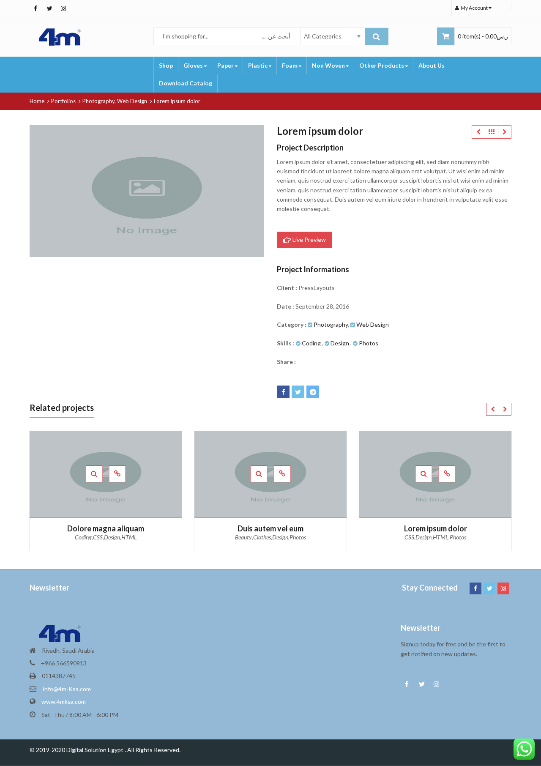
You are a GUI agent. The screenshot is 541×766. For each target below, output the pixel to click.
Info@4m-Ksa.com (66, 688)
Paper (226, 65)
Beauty (243, 537)
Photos (368, 343)
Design (340, 343)
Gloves (193, 65)
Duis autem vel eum (478, 132)
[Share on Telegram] (312, 392)
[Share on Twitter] (298, 392)
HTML (129, 537)
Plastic (258, 65)
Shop (166, 65)
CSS (98, 537)
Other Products (382, 65)
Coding (311, 343)
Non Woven (329, 65)
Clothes (262, 537)
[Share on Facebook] (283, 392)
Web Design (372, 324)
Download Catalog (185, 83)
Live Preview (308, 239)
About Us (431, 65)
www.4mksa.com (63, 701)
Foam (290, 65)
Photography (331, 324)
